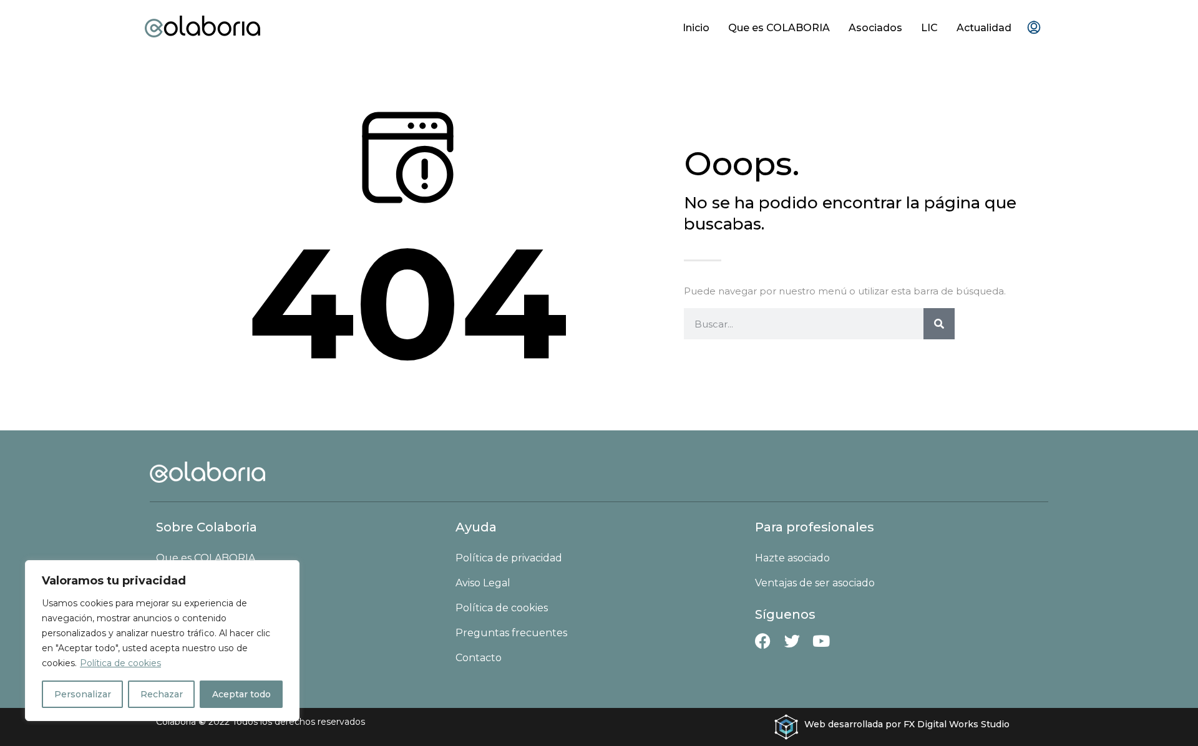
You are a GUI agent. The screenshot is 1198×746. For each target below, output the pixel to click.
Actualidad (984, 28)
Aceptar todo (241, 694)
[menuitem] (1034, 28)
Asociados (875, 28)
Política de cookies (120, 663)
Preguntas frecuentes (511, 633)
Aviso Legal (482, 583)
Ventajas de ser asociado (815, 583)
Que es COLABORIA (779, 28)
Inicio (696, 28)
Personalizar (82, 694)
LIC (929, 28)
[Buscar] (939, 323)
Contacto (478, 658)
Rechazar (161, 694)
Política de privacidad (508, 558)
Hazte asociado (792, 558)
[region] (162, 640)
